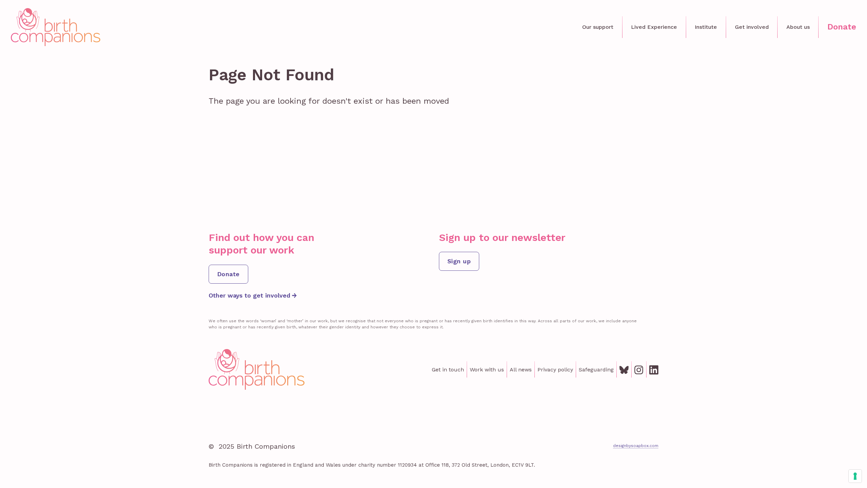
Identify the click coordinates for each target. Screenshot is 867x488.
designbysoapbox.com (635, 445)
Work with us (487, 369)
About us (798, 27)
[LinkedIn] (653, 369)
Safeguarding (596, 369)
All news (521, 369)
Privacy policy (555, 369)
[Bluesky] (624, 369)
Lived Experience (654, 27)
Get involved (752, 27)
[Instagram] (638, 369)
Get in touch (448, 369)
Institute (706, 27)
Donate (841, 27)
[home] (55, 27)
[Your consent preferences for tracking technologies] (855, 476)
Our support (597, 27)
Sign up (459, 261)
